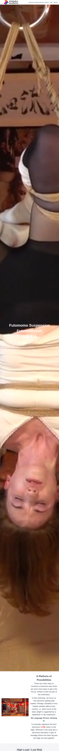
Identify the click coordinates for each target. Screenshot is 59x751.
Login (51, 2)
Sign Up (55, 2)
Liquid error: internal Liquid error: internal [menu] (43, 2)
